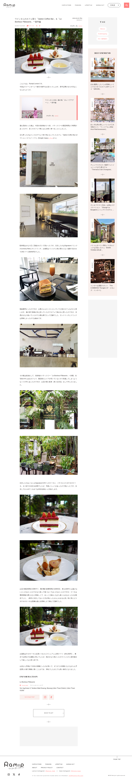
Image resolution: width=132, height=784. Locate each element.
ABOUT (34, 767)
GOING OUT (100, 5)
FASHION (78, 5)
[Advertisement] (49, 736)
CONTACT (60, 767)
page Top (117, 759)
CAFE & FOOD (66, 5)
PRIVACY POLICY (47, 767)
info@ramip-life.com (76, 775)
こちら (50, 138)
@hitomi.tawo (76, 771)
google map (30, 697)
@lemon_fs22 (50, 771)
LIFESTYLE (88, 5)
